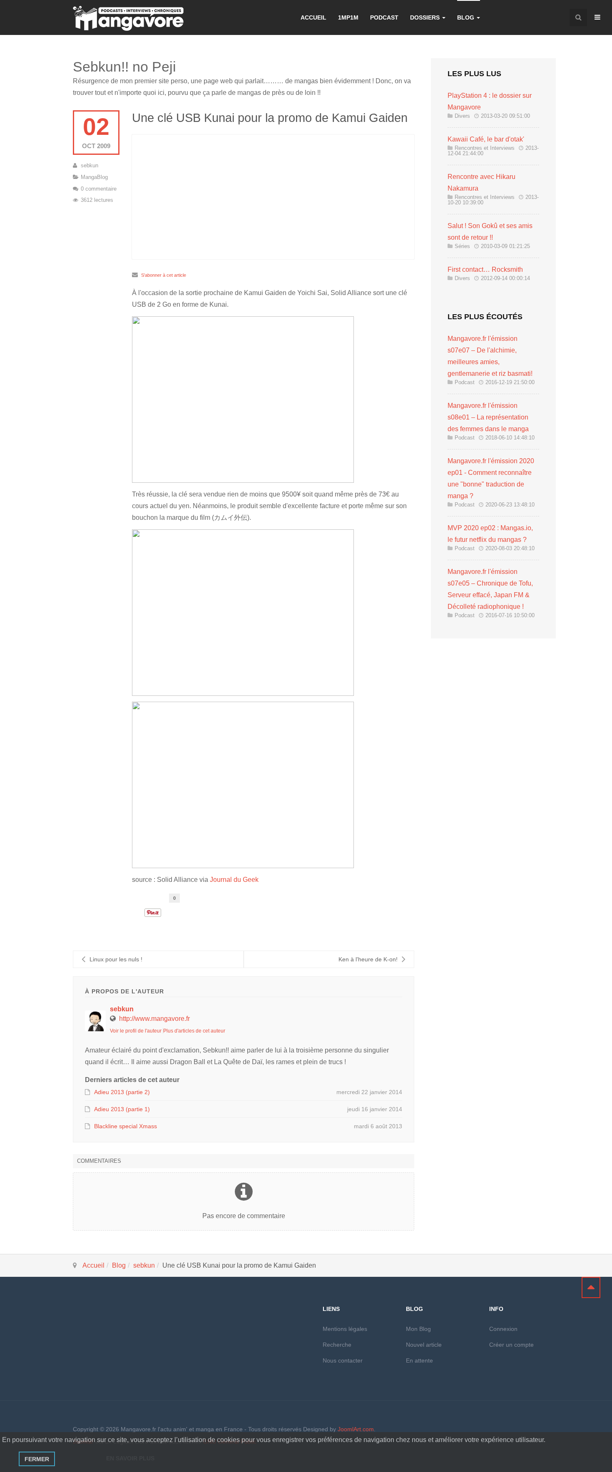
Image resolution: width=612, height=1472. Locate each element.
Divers (462, 116)
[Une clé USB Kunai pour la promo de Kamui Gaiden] (273, 196)
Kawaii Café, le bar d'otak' (486, 139)
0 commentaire (99, 189)
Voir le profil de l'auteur (136, 1031)
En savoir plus (130, 1458)
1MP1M (348, 17)
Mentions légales (345, 1329)
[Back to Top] (591, 1287)
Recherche (337, 1344)
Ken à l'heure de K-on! (368, 959)
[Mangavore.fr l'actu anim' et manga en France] (128, 18)
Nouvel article (424, 1344)
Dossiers (425, 17)
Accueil (313, 17)
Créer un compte (511, 1344)
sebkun (89, 165)
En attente (419, 1360)
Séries (462, 246)
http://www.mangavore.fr (154, 1018)
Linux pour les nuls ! (116, 959)
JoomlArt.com (356, 1429)
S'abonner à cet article (163, 275)
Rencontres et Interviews (485, 148)
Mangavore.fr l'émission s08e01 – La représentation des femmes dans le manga (488, 417)
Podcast (384, 17)
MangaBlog (94, 177)
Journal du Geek (234, 879)
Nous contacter (343, 1360)
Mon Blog (418, 1329)
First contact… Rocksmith (485, 269)
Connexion (503, 1329)
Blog (466, 17)
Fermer (37, 1459)
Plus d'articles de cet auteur (194, 1031)
